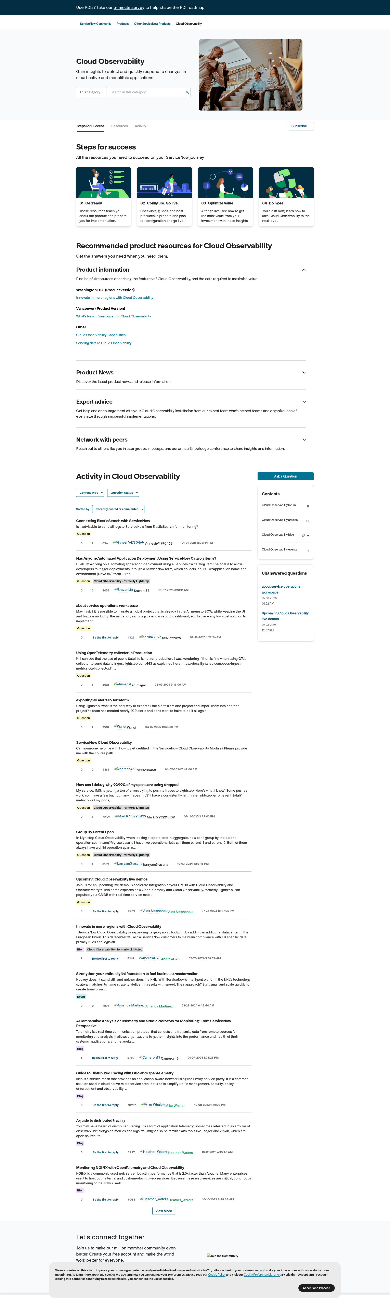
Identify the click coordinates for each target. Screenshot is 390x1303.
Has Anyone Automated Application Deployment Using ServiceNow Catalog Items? (146, 558)
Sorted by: (83, 509)
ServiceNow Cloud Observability (104, 742)
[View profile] (128, 543)
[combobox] (148, 92)
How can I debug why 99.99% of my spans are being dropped (127, 784)
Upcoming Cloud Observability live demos (111, 879)
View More (164, 1211)
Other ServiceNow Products (152, 24)
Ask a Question (285, 476)
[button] (301, 126)
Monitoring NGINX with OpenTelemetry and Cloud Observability (130, 1167)
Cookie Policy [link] (216, 1274)
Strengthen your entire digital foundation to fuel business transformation (137, 973)
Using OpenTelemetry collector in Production (114, 652)
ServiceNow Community (95, 24)
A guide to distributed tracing (100, 1120)
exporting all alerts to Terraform (102, 700)
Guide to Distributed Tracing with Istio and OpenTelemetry (124, 1073)
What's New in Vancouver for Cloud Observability (113, 316)
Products (123, 24)
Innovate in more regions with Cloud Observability (114, 298)
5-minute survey (129, 7)
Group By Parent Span (95, 832)
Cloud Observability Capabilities (101, 335)
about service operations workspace (107, 605)
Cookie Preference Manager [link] (262, 1274)
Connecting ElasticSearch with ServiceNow (113, 520)
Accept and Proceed (316, 1288)
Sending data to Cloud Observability (104, 343)
